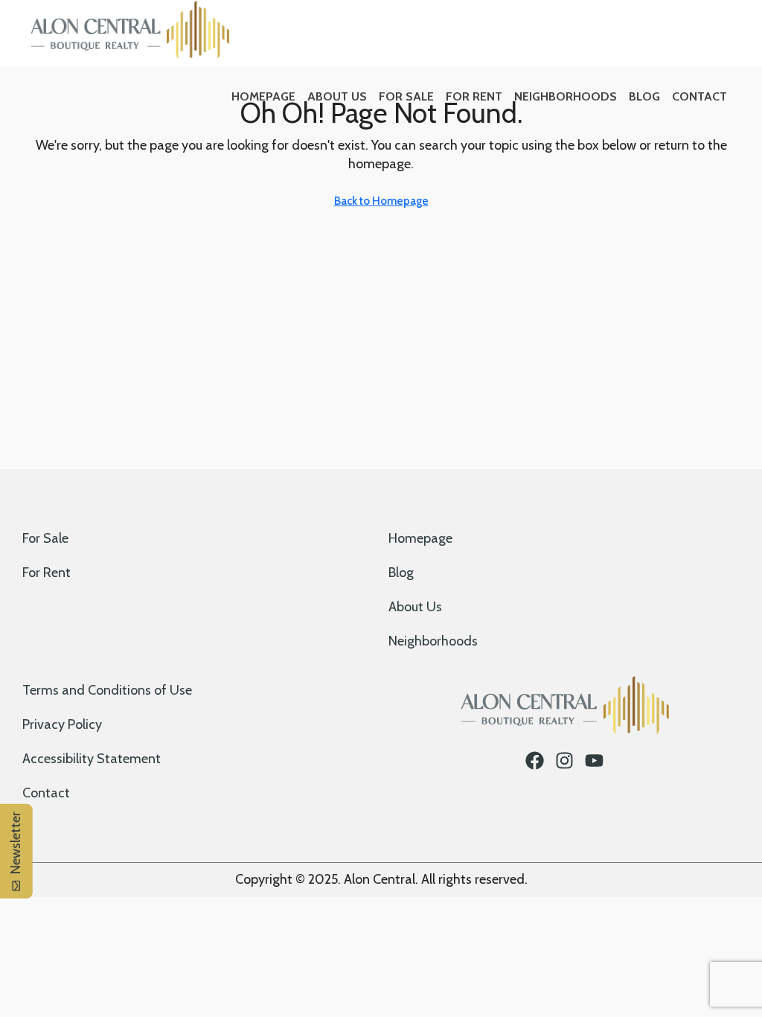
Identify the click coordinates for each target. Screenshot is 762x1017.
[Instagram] (564, 760)
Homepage (263, 96)
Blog (644, 96)
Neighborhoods (565, 96)
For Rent (474, 96)
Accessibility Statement (91, 758)
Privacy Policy (62, 724)
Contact (699, 96)
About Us (337, 96)
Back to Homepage (381, 201)
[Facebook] (534, 760)
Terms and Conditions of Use (107, 690)
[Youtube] (594, 760)
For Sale (406, 96)
